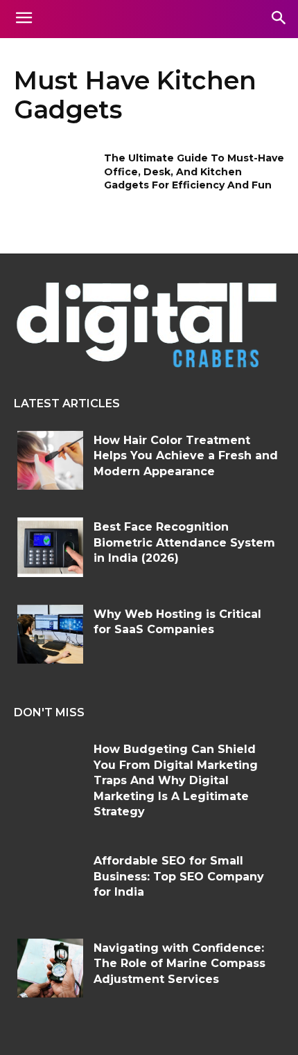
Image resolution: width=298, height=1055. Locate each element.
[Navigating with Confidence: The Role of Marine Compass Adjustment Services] (50, 968)
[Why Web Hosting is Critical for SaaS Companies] (50, 634)
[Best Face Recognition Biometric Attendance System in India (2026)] (50, 547)
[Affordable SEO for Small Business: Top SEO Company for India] (50, 881)
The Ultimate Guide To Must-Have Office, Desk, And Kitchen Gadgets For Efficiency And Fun (194, 171)
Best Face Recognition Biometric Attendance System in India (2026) (184, 542)
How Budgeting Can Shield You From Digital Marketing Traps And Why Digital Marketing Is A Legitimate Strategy (176, 780)
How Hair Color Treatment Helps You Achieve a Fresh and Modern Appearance (186, 456)
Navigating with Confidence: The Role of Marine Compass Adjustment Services (179, 963)
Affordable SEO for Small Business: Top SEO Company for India (179, 876)
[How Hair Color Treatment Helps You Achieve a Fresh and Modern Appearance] (50, 460)
